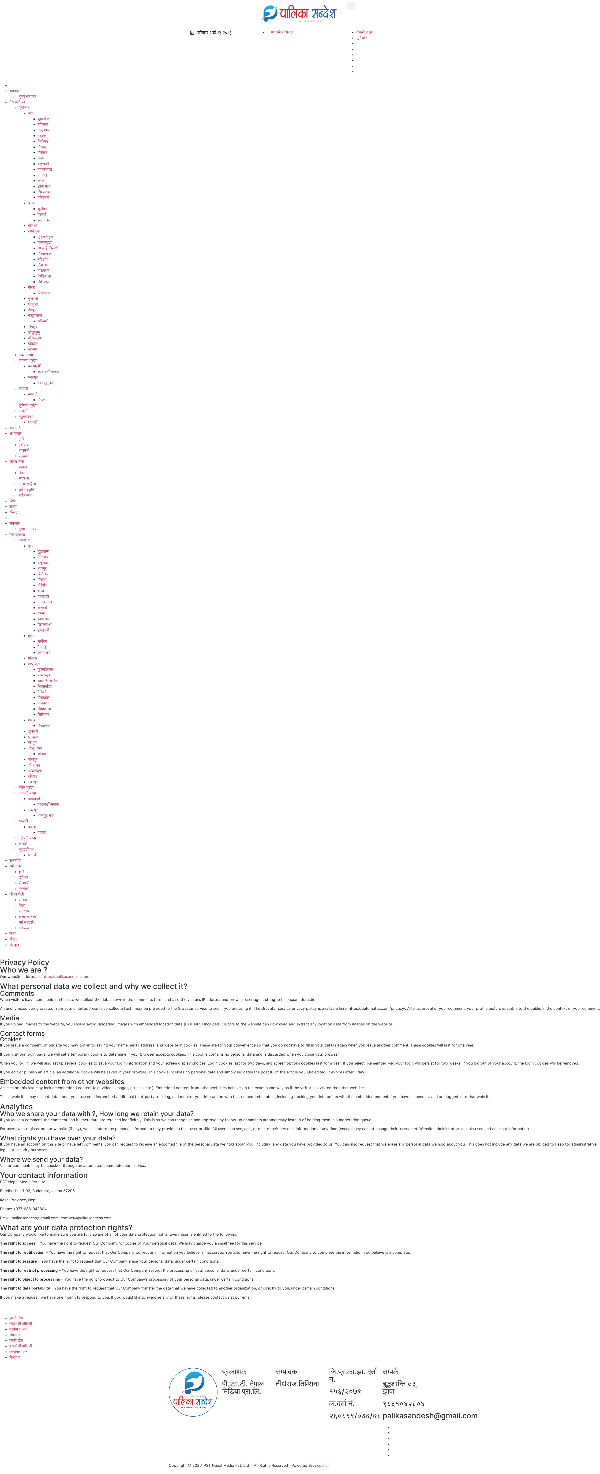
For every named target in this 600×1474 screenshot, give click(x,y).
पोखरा (42, 399)
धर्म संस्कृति (26, 489)
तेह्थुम (32, 309)
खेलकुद (14, 512)
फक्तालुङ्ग (45, 242)
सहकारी (24, 455)
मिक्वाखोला (45, 253)
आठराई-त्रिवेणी (48, 248)
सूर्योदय (42, 208)
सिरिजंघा (43, 281)
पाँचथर (33, 225)
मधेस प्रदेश (26, 354)
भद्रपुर (42, 135)
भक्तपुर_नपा (46, 382)
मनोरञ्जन (25, 495)
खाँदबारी (43, 321)
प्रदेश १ (24, 107)
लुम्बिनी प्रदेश (28, 405)
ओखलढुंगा (35, 337)
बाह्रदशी (43, 163)
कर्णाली (23, 411)
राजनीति (15, 427)
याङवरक (43, 270)
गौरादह (42, 146)
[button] (351, 6)
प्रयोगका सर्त (18, 1329)
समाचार (14, 90)
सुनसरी (33, 298)
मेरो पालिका (17, 101)
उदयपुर (33, 349)
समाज (23, 467)
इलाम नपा (44, 219)
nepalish (322, 1465)
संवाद (13, 506)
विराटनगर (44, 293)
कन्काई (42, 175)
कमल (41, 180)
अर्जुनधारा (44, 130)
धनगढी (32, 422)
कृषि (21, 439)
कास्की (33, 394)
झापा (31, 113)
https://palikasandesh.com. (66, 976)
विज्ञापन (14, 1334)
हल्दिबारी (43, 197)
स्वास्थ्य (24, 478)
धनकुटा (33, 304)
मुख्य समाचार (27, 96)
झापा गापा (44, 186)
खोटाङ (33, 343)
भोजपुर (32, 326)
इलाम (31, 203)
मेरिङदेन (43, 259)
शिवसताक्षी (45, 191)
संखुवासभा (35, 315)
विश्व (12, 500)
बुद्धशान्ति (43, 118)
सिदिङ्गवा (44, 276)
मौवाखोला (44, 264)
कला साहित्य (27, 484)
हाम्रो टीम (16, 1318)
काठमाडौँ (34, 366)
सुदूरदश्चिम (26, 416)
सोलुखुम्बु (34, 332)
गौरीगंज (42, 152)
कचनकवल (45, 169)
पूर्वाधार (23, 444)
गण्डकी (23, 388)
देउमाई (42, 214)
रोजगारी (24, 450)
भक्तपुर (33, 377)
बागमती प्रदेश (28, 360)
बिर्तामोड (43, 141)
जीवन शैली (16, 461)
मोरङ (31, 287)
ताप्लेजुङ (34, 231)
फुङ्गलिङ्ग (45, 236)
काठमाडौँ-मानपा (48, 371)
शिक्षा (22, 472)
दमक (41, 158)
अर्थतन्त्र (15, 433)
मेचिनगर (43, 124)
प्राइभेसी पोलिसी (20, 1323)
